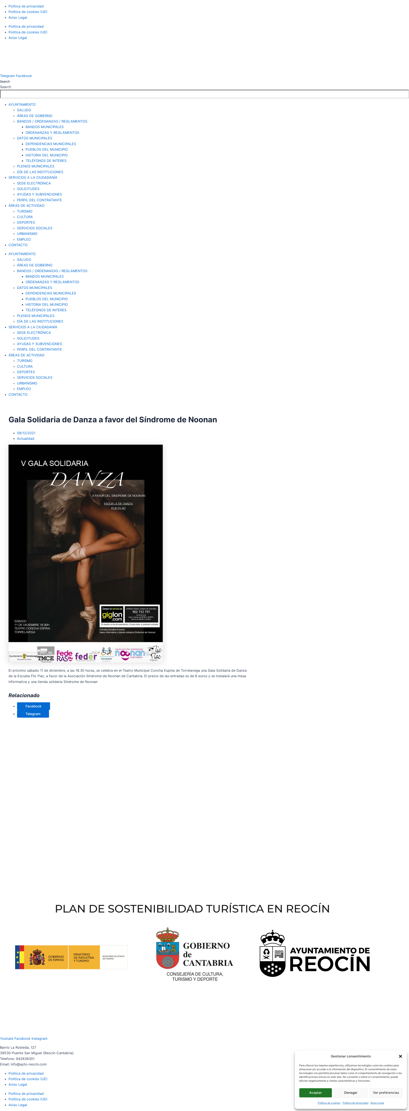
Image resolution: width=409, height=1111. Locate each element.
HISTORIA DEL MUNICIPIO (47, 155)
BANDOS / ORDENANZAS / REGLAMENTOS (52, 121)
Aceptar (315, 1093)
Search (5, 81)
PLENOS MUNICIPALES (35, 166)
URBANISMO (27, 233)
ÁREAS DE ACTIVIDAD (27, 205)
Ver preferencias (386, 1093)
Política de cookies (329, 1102)
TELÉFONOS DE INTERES (46, 161)
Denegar (350, 1093)
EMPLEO (24, 239)
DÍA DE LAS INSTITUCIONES (40, 172)
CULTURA (25, 217)
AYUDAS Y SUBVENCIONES (39, 194)
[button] (400, 1056)
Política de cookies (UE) (28, 12)
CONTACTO (18, 245)
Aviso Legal (377, 1102)
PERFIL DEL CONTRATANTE (39, 200)
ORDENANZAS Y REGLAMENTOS (52, 132)
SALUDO (24, 110)
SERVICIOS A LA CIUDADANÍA (33, 177)
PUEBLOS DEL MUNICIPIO (47, 149)
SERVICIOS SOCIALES (34, 228)
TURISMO (24, 211)
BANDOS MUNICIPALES (45, 127)
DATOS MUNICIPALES (34, 138)
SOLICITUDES (28, 189)
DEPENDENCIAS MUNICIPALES (51, 144)
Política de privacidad (355, 1102)
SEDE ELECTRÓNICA (34, 183)
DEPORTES (26, 222)
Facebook (34, 706)
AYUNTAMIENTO (22, 104)
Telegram (33, 714)
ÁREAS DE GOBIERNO (34, 116)
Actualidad (25, 438)
